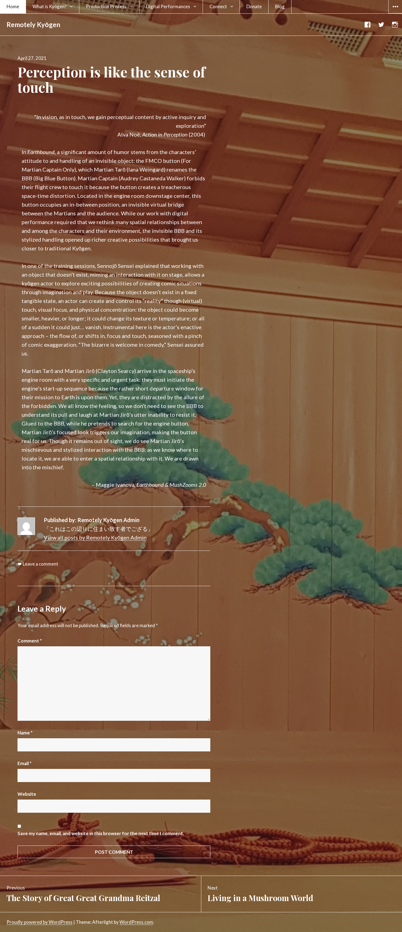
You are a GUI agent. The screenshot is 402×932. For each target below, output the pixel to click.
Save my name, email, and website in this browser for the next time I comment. (101, 833)
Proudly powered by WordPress (39, 922)
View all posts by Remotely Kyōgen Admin (95, 537)
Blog (280, 6)
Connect (218, 6)
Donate (254, 6)
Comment (30, 641)
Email (24, 763)
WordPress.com (136, 922)
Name (25, 733)
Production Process (106, 6)
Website (27, 794)
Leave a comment (40, 564)
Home (13, 6)
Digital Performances (168, 6)
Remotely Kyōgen (33, 24)
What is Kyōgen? (49, 6)
